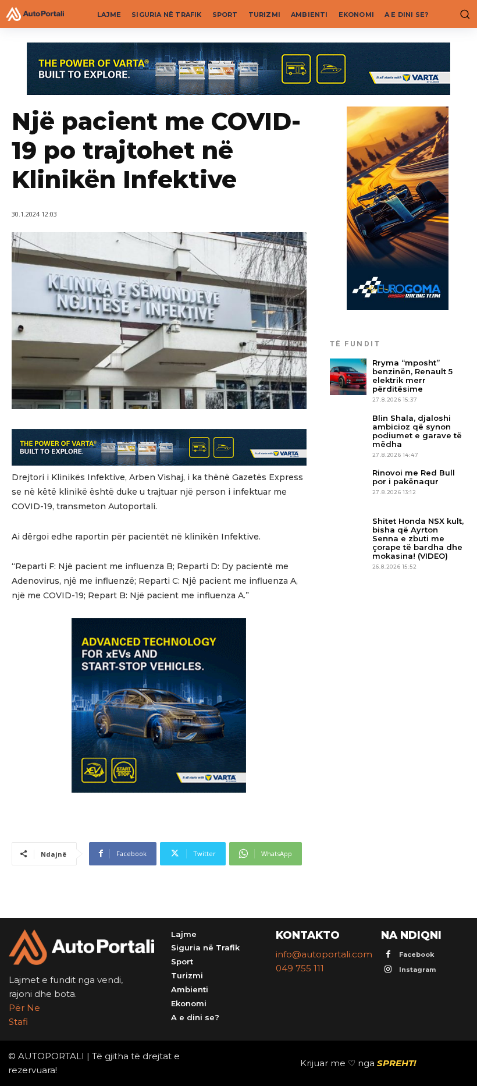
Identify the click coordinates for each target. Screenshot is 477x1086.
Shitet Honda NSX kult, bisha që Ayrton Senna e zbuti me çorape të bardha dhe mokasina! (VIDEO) (418, 538)
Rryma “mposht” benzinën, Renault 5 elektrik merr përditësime (412, 375)
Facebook (416, 954)
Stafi (18, 1021)
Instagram (417, 970)
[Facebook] (388, 954)
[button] (462, 14)
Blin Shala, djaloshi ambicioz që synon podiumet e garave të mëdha (417, 431)
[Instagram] (388, 970)
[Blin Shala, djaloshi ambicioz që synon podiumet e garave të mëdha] (348, 432)
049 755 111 (300, 968)
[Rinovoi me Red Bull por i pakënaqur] (348, 487)
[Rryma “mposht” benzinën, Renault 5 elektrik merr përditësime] (348, 377)
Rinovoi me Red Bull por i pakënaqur (413, 477)
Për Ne (24, 1007)
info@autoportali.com (324, 954)
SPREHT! (396, 1063)
